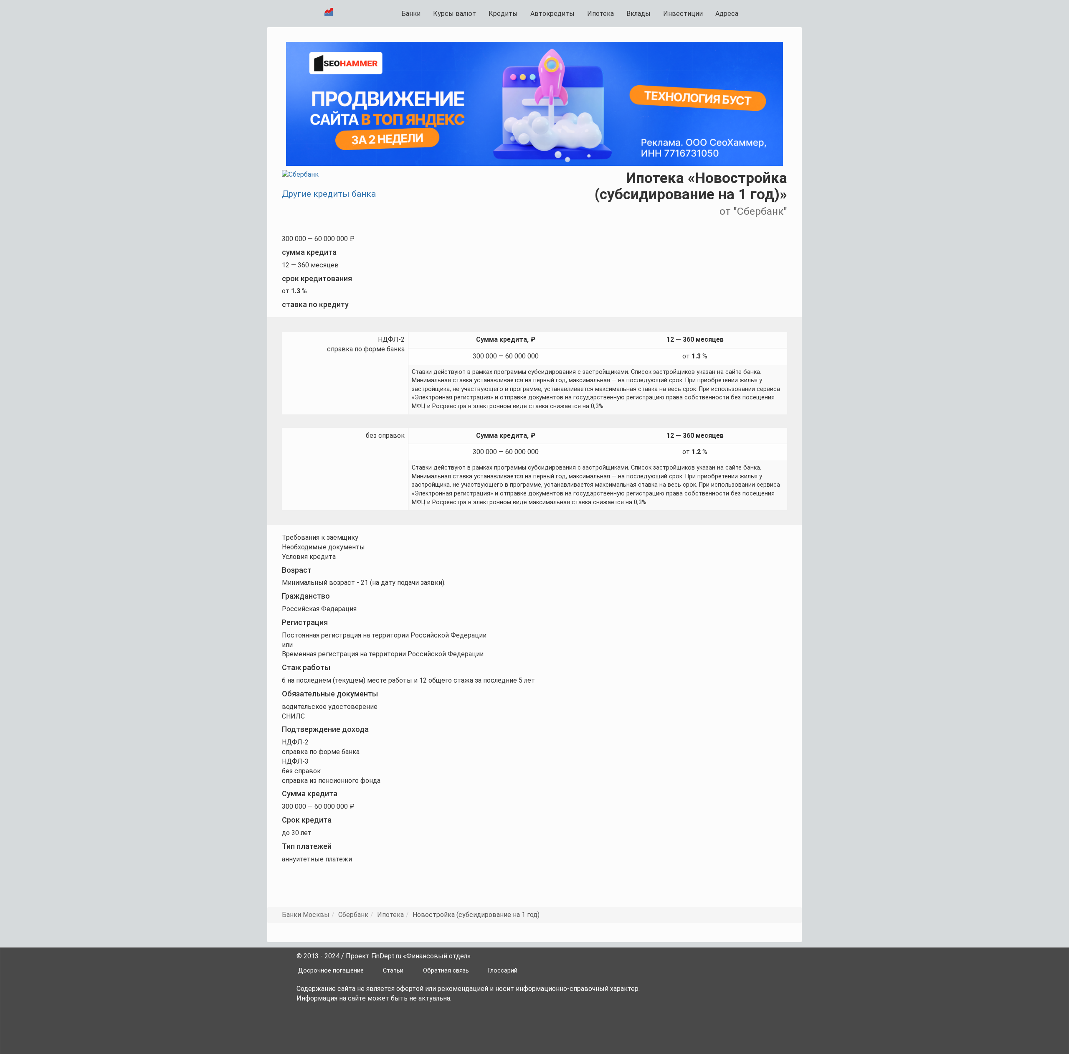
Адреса (726, 14)
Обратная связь (446, 970)
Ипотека (600, 14)
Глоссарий (502, 970)
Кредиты (503, 14)
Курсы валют (454, 14)
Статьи (393, 970)
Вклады (638, 14)
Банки (411, 14)
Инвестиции (683, 14)
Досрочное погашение (331, 970)
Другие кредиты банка (329, 194)
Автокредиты (552, 14)
